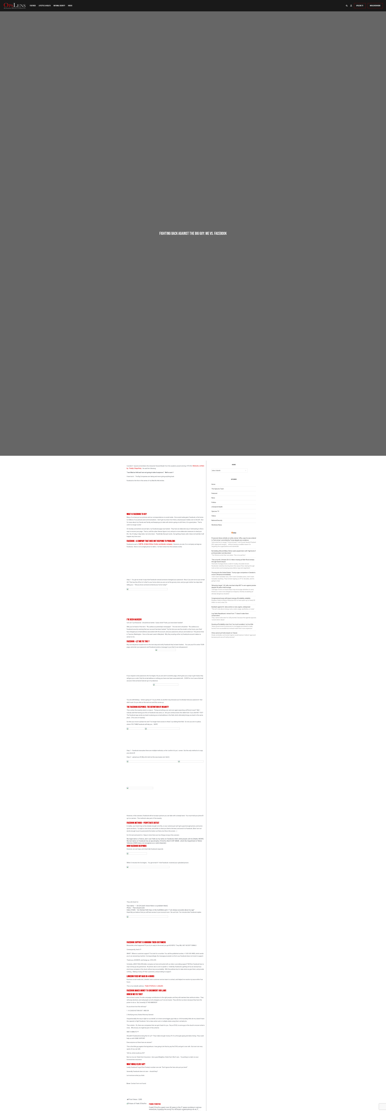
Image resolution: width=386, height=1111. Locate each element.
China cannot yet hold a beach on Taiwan (224, 633)
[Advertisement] (166, 497)
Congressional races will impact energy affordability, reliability (230, 598)
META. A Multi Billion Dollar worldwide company (155, 544)
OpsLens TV (215, 511)
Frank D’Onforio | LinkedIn (154, 986)
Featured (33, 6)
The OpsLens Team (217, 489)
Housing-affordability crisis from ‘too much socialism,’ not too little (232, 624)
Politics (213, 502)
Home (213, 484)
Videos (70, 6)
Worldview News (216, 525)
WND (234, 533)
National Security (59, 6)
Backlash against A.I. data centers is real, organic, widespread (230, 607)
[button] (346, 5)
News (213, 498)
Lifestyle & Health (45, 6)
